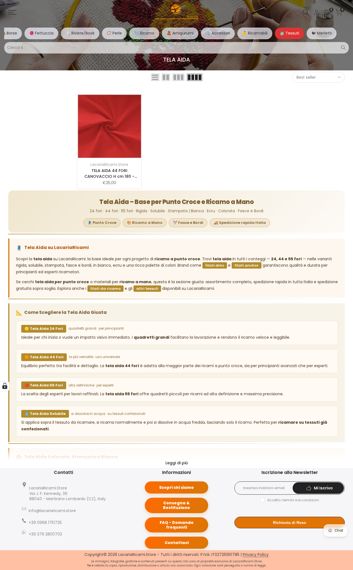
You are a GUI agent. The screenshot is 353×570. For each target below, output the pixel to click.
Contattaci (177, 542)
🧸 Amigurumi (180, 33)
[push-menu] (12, 12)
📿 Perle (114, 33)
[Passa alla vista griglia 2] (166, 77)
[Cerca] (343, 48)
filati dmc (214, 265)
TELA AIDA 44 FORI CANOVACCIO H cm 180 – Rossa (109, 173)
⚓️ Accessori (218, 33)
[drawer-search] (306, 12)
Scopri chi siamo (176, 487)
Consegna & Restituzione (176, 505)
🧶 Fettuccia (41, 33)
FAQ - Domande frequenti (177, 525)
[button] (109, 138)
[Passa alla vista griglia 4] (194, 77)
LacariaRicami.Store (109, 164)
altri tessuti (147, 288)
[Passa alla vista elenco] (155, 77)
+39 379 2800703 (45, 534)
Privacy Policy (256, 554)
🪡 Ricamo (144, 33)
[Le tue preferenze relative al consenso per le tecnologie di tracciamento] (4, 386)
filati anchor (246, 265)
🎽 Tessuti (289, 33)
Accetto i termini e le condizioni (293, 500)
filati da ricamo (105, 288)
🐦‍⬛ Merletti (321, 33)
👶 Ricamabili (255, 33)
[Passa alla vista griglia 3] (178, 77)
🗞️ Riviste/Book (80, 33)
